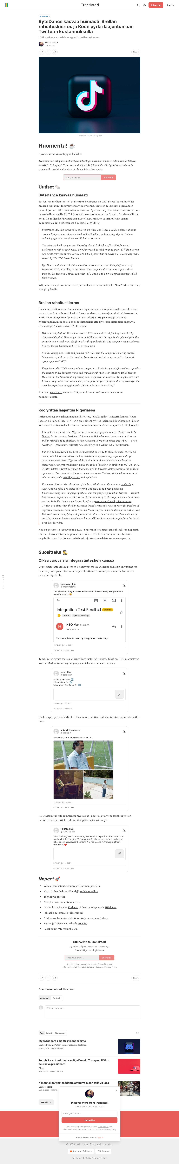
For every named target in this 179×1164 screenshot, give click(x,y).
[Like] (41, 52)
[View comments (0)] (48, 52)
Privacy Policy (110, 1129)
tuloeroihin (75, 913)
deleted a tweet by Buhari (64, 469)
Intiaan (104, 918)
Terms (93, 1144)
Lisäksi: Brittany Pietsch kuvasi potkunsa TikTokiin (63, 1044)
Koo (87, 417)
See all (44, 1102)
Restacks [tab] (57, 998)
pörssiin (95, 886)
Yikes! (41, 1067)
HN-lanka (110, 908)
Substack (75, 1158)
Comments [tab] (45, 998)
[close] (116, 1090)
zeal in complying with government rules (75, 514)
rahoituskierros (70, 902)
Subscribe (156, 5)
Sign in (170, 5)
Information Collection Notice (88, 1129)
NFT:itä (82, 924)
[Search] (138, 5)
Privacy (85, 1144)
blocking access (71, 477)
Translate (45, 16)
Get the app (103, 1151)
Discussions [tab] (60, 1033)
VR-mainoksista (67, 929)
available (126, 484)
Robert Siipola (51, 43)
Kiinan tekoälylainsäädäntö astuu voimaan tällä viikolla (74, 1082)
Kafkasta (73, 908)
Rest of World (130, 425)
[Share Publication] (144, 5)
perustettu (56, 393)
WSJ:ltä (94, 223)
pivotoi (61, 897)
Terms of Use (103, 1126)
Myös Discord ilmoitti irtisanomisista (62, 1041)
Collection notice (105, 1144)
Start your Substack (82, 1151)
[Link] (34, 145)
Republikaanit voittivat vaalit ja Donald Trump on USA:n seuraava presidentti (74, 1062)
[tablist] (51, 998)
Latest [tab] (49, 1033)
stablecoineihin (89, 891)
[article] (89, 1046)
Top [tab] (41, 1033)
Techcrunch (79, 326)
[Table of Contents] (3, 582)
